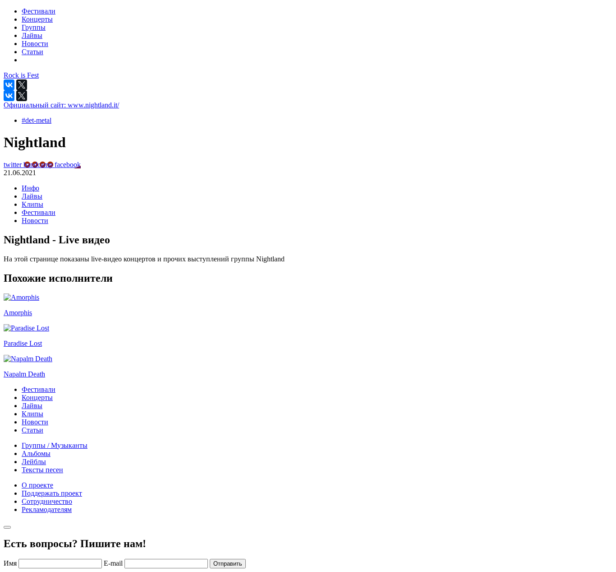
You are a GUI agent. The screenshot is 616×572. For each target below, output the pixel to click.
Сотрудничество (47, 501)
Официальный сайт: (61, 105)
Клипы (32, 204)
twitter (13, 164)
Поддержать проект (52, 493)
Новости (35, 220)
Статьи (32, 430)
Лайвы (32, 196)
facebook (68, 164)
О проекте (37, 485)
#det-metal (36, 120)
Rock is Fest (21, 75)
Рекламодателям (47, 509)
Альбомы (36, 453)
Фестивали (38, 212)
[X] (21, 84)
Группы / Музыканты (54, 445)
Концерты (37, 397)
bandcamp (39, 164)
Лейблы (34, 461)
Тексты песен (42, 470)
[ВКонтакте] (9, 84)
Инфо (30, 188)
